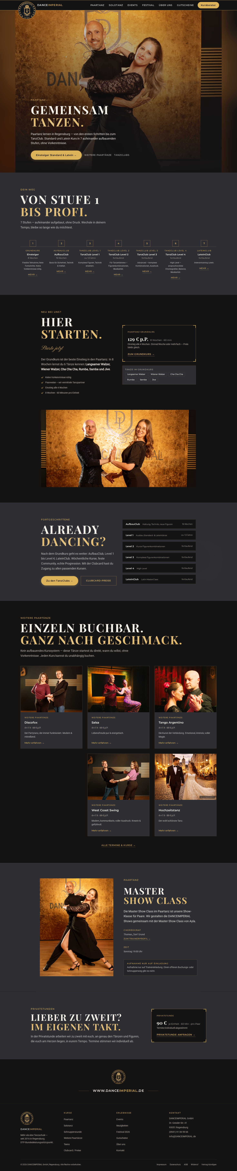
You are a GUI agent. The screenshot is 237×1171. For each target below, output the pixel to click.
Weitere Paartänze (98, 155)
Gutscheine (122, 1138)
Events (119, 1119)
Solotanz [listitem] (116, 5)
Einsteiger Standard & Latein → (56, 155)
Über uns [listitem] (166, 5)
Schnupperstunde (73, 1132)
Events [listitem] (133, 5)
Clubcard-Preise (98, 580)
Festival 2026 (123, 1132)
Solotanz (68, 1125)
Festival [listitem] (148, 5)
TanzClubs (121, 155)
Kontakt (120, 1150)
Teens (67, 1144)
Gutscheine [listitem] (185, 5)
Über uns (120, 1144)
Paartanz (68, 1119)
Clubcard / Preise (72, 1150)
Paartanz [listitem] (97, 5)
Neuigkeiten (122, 1125)
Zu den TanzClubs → (59, 580)
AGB (186, 1164)
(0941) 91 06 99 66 (178, 1132)
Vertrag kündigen (209, 1164)
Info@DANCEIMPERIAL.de (182, 1136)
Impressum (162, 1164)
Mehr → (33, 274)
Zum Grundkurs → (141, 354)
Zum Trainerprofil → (137, 938)
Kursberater (208, 5)
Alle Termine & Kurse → (118, 845)
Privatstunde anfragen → (176, 1034)
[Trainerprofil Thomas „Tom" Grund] (76, 927)
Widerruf (194, 1164)
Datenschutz (175, 1164)
